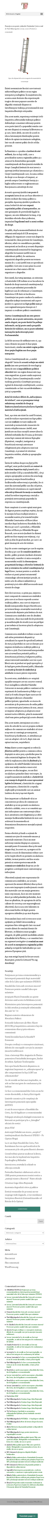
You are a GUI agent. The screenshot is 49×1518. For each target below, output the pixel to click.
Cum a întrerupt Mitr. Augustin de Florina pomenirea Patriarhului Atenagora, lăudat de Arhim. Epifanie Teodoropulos (24, 1058)
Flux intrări (10, 1258)
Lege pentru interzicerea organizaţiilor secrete (22, 1433)
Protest (32, 29)
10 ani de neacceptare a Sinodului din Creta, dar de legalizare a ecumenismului (25, 1371)
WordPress (38, 1502)
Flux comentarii (12, 1262)
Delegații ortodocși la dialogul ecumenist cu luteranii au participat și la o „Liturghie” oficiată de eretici (24, 1120)
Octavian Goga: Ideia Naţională (19, 1183)
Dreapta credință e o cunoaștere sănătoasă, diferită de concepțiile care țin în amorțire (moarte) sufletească (24, 1047)
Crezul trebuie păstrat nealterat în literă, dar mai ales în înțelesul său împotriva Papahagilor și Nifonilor (23, 1157)
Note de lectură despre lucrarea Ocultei (25, 1423)
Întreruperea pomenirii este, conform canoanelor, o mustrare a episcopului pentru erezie (24, 1471)
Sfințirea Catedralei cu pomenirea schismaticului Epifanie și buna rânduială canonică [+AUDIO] (24, 1413)
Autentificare (11, 1254)
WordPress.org (11, 1267)
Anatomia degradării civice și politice (21, 1187)
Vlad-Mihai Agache (13, 29)
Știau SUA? (10, 1127)
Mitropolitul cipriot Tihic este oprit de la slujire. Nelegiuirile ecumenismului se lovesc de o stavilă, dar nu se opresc (24, 1439)
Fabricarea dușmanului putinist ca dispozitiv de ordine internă (25, 1428)
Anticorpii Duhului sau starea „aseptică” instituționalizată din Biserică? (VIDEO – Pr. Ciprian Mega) (24, 1135)
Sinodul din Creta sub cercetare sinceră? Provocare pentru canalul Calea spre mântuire (23, 989)
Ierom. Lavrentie (12, 1297)
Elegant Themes (18, 1502)
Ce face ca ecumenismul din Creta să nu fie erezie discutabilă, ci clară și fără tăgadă (25, 1358)
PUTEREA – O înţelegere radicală (32, 1419)
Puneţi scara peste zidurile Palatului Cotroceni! (24, 26)
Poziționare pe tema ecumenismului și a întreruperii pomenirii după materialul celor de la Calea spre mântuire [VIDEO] (23, 978)
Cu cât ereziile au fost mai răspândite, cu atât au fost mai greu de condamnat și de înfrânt (23, 1083)
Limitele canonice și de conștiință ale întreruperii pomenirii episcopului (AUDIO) (21, 1102)
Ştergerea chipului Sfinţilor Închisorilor (22, 1453)
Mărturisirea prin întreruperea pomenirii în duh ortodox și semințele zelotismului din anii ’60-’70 (24, 1007)
